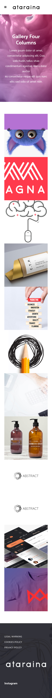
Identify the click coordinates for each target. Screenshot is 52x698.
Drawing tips (26, 546)
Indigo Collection (26, 308)
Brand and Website (26, 178)
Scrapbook (26, 351)
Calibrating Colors (26, 264)
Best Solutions (26, 475)
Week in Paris (26, 589)
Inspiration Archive (26, 394)
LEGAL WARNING (13, 637)
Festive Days (26, 221)
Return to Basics (26, 508)
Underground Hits (26, 437)
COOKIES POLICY (13, 642)
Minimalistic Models (26, 135)
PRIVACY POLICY (13, 648)
